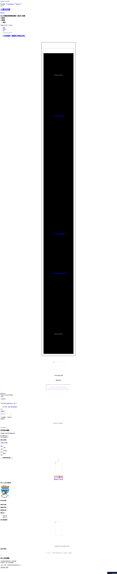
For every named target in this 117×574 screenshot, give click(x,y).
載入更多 (2, 411)
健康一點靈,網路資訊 (12, 406)
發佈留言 (2, 418)
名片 (4, 30)
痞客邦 (8, 403)
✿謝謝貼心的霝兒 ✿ (58, 479)
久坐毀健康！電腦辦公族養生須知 (14, 36)
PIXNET (49, 552)
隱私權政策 (65, 552)
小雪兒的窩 (5, 9)
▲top (1, 409)
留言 (11, 403)
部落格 (4, 29)
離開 (7, 567)
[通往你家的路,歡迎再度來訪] (58, 460)
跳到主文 (2, 12)
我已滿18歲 (3, 567)
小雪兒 (1, 396)
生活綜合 (10, 25)
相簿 (4, 27)
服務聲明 (70, 552)
